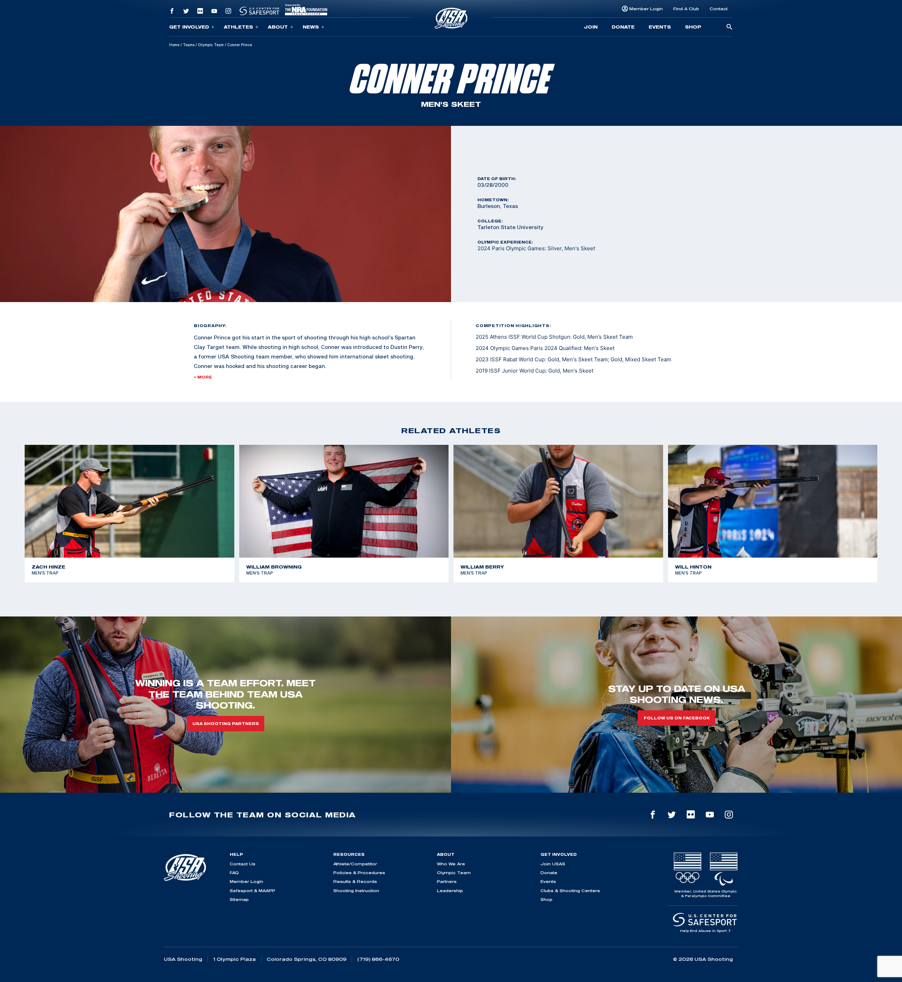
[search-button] (729, 27)
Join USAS (552, 863)
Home (174, 45)
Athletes (238, 26)
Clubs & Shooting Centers (570, 890)
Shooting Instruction (356, 890)
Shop (693, 26)
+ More (203, 377)
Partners (447, 881)
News (311, 26)
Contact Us (242, 863)
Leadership (450, 890)
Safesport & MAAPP (252, 890)
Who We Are (451, 863)
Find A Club (686, 8)
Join (591, 26)
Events (660, 26)
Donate (623, 26)
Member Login (646, 8)
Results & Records (355, 881)
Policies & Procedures (359, 872)
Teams (188, 45)
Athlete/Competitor (355, 863)
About (278, 26)
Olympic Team (211, 45)
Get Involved (189, 26)
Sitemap (239, 899)
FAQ (234, 872)
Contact (719, 8)
